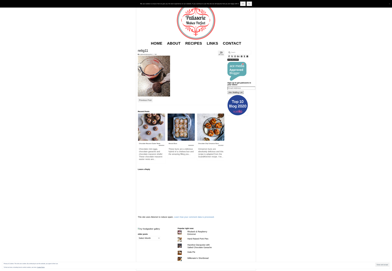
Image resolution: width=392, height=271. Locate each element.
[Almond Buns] (151, 127)
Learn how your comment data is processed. (194, 217)
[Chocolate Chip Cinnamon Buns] (181, 127)
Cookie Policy (41, 267)
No (249, 3)
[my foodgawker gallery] (149, 229)
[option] (151, 136)
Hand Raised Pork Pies (197, 239)
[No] (389, 4)
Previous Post (145, 100)
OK (243, 3)
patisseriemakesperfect (146, 54)
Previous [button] (139, 139)
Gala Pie (191, 252)
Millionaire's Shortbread (198, 258)
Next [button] (222, 139)
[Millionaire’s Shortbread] (210, 127)
